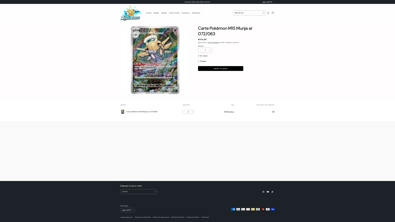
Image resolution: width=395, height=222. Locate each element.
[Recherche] (263, 13)
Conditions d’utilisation (178, 217)
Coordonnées (205, 217)
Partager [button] (203, 61)
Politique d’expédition (193, 217)
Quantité (201, 46)
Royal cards (129, 217)
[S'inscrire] (155, 191)
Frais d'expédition (213, 42)
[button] (197, 13)
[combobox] (249, 13)
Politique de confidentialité (143, 217)
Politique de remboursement (161, 217)
